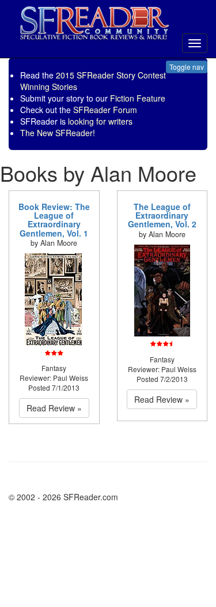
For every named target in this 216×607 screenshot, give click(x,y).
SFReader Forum (105, 109)
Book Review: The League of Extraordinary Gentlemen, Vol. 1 (54, 220)
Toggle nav (186, 67)
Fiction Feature (137, 98)
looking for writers (100, 121)
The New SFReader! (57, 132)
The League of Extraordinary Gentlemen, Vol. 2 (162, 215)
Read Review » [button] (54, 408)
